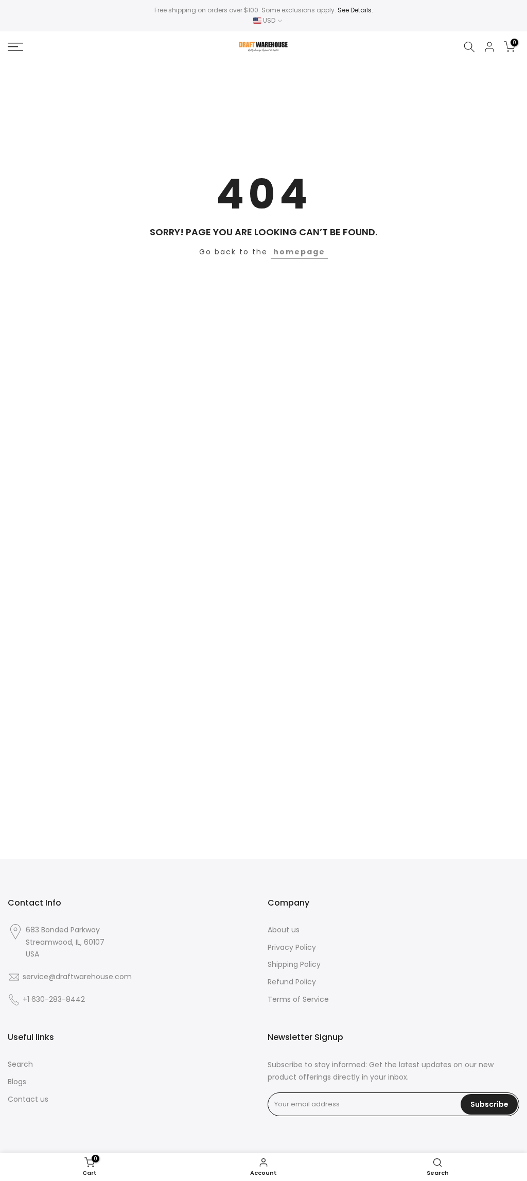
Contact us (28, 1099)
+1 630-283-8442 (54, 999)
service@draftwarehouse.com (77, 977)
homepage (299, 252)
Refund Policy (292, 982)
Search (20, 1064)
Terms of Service (298, 999)
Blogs (17, 1082)
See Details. (355, 10)
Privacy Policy (292, 947)
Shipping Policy (294, 964)
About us (284, 930)
